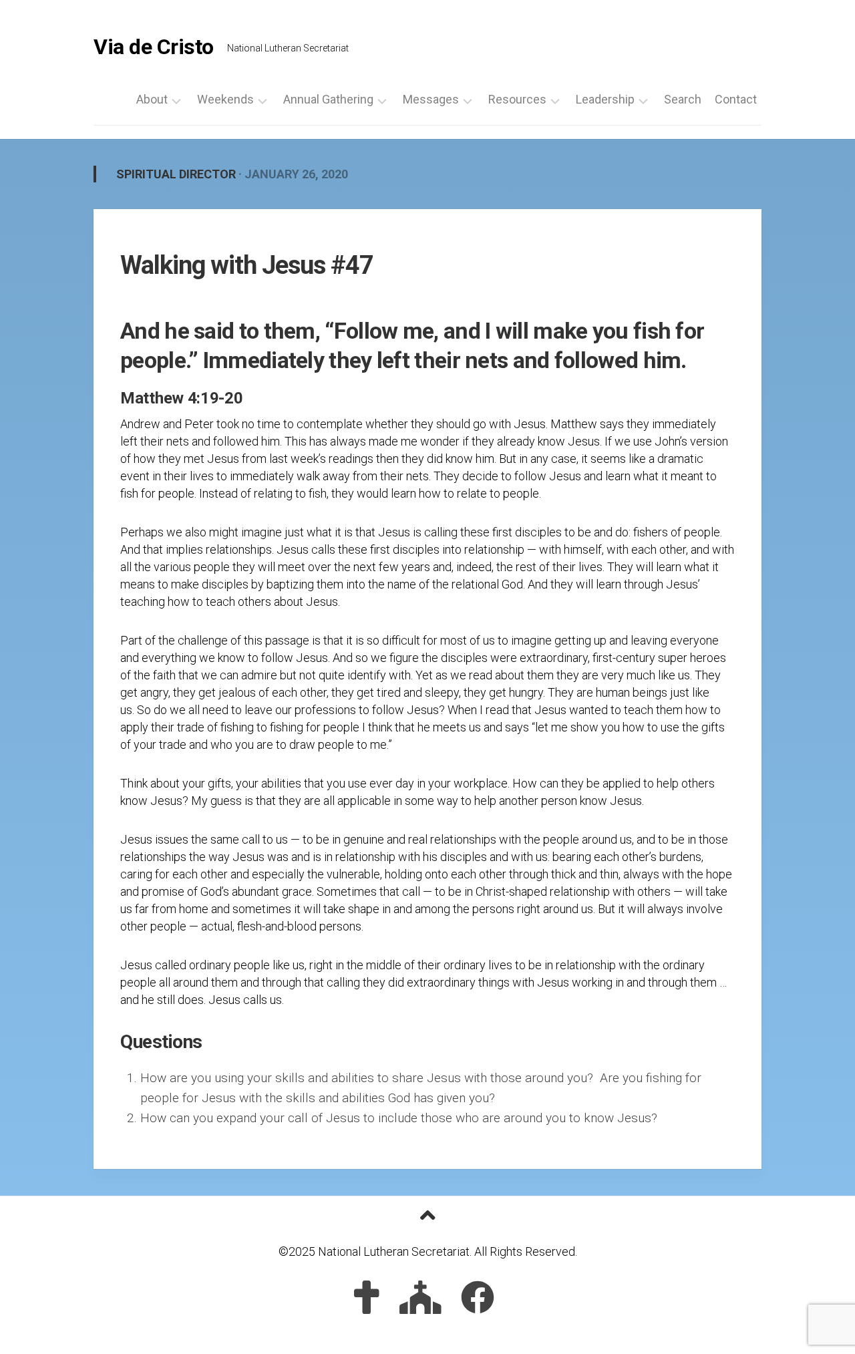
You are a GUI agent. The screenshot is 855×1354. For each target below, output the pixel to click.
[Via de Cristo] (366, 1297)
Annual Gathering (328, 99)
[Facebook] (477, 1297)
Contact (736, 99)
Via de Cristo (154, 46)
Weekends (225, 99)
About (152, 99)
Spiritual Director (176, 174)
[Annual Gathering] (420, 1297)
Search (682, 99)
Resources (517, 99)
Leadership (605, 99)
